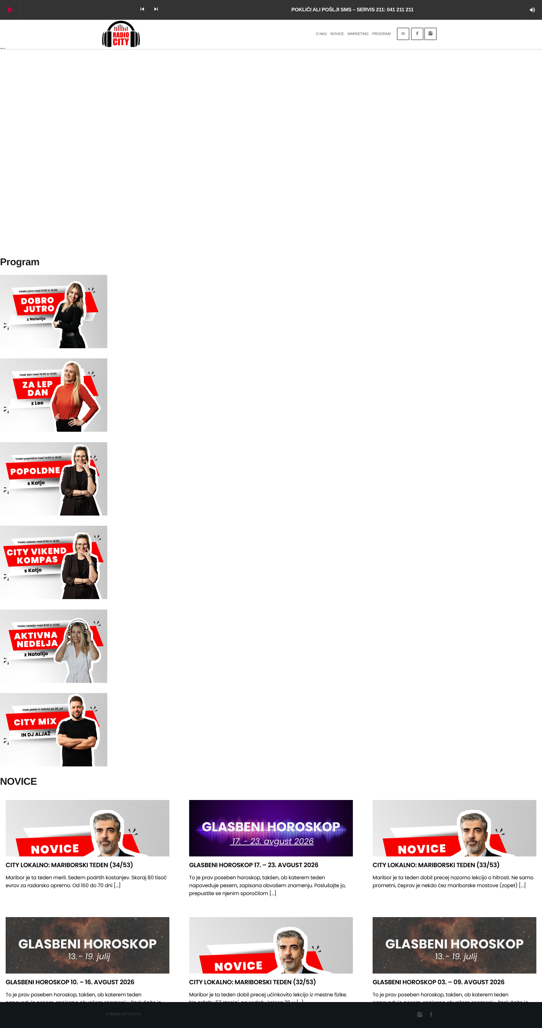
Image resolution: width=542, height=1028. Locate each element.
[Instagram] (430, 34)
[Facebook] (417, 34)
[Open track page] (171, 10)
